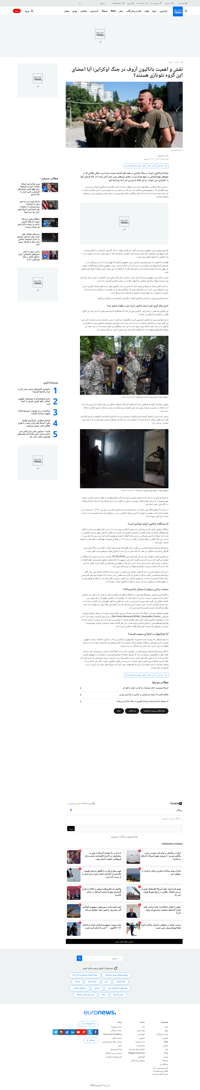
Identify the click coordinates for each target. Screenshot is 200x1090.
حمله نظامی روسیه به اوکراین (154, 711)
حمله (119, 711)
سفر (121, 11)
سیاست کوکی (117, 1038)
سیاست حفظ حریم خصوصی (112, 1042)
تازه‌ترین (163, 11)
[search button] (80, 3)
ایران (106, 981)
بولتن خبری (141, 1030)
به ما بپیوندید (140, 1042)
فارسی (181, 3)
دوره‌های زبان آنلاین (138, 1060)
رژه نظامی (132, 711)
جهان (146, 11)
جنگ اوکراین (120, 981)
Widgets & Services (136, 1053)
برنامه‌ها (165, 1060)
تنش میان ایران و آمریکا (85, 995)
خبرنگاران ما (164, 1064)
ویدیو (75, 11)
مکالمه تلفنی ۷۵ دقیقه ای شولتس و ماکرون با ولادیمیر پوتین (143, 694)
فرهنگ (104, 11)
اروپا (154, 11)
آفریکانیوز (141, 1057)
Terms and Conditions (112, 1034)
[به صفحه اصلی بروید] (178, 11)
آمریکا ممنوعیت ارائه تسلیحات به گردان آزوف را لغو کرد (145, 688)
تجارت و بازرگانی (133, 11)
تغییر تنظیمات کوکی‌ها (114, 1057)
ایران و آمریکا (118, 995)
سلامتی (83, 11)
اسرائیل (97, 988)
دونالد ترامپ (92, 981)
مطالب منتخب (49, 178)
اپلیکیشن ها (141, 1045)
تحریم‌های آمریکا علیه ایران (117, 988)
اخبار (176, 62)
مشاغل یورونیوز (116, 1049)
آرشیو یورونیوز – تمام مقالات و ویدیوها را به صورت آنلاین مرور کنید (160, 1071)
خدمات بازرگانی (116, 1030)
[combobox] (94, 3)
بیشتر (120, 1022)
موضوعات (164, 1022)
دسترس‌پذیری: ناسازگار (114, 1053)
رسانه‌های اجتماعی (79, 988)
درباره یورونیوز (116, 1027)
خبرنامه (92, 1040)
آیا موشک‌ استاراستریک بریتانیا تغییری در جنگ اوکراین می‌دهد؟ (142, 701)
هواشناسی (141, 1034)
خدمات (142, 1022)
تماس (120, 1045)
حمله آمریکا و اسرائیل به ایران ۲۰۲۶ (84, 975)
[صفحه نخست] (182, 62)
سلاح (104, 995)
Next (113, 11)
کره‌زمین (94, 11)
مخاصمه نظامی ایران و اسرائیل (116, 975)
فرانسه (77, 981)
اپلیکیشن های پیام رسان (136, 1049)
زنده (17, 11)
